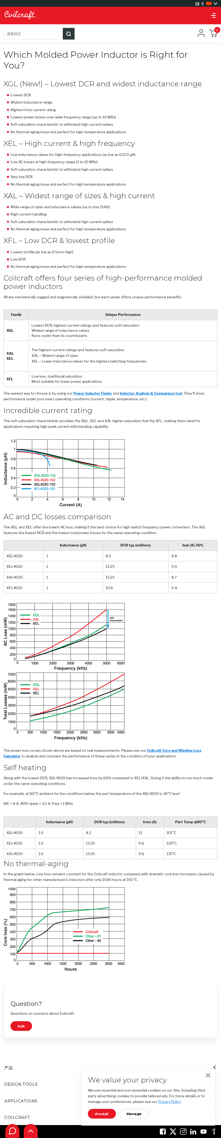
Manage (134, 1114)
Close (208, 1075)
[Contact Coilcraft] (12, 1131)
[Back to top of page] (31, 1131)
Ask (21, 1026)
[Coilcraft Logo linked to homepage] (110, 15)
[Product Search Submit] (69, 34)
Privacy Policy (169, 1101)
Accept (102, 1114)
